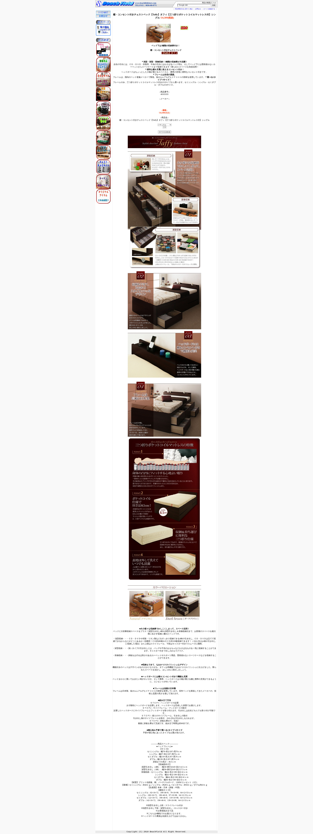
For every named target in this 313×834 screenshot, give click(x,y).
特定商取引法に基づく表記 (184, 9)
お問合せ (198, 9)
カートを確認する (209, 9)
